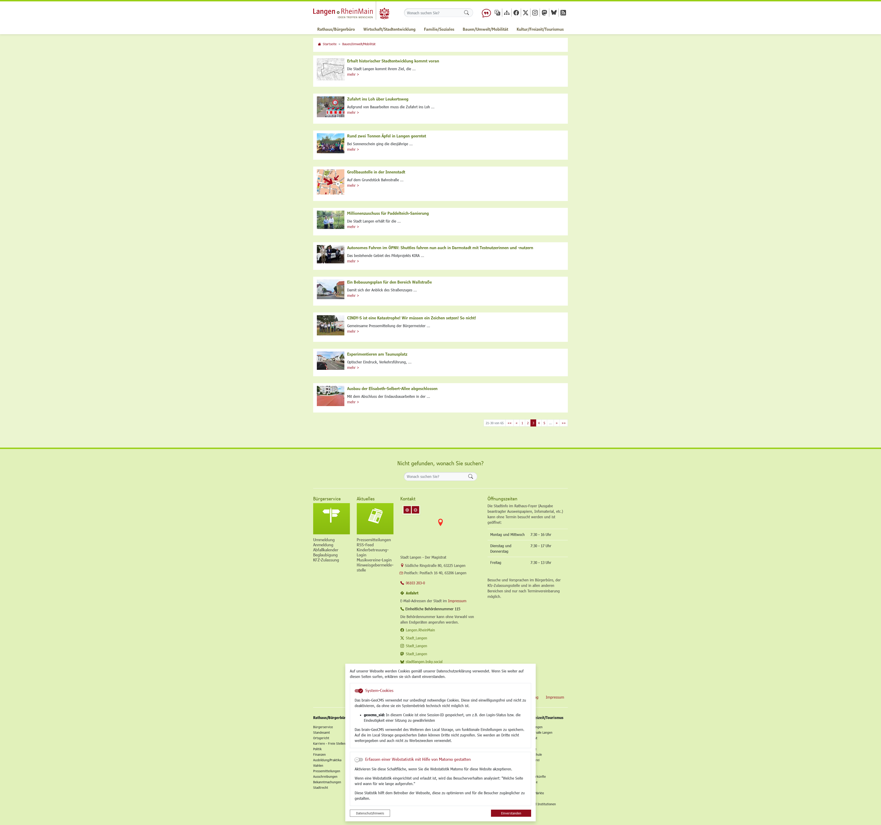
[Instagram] (535, 12)
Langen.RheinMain (420, 630)
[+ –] (440, 526)
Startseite (330, 44)
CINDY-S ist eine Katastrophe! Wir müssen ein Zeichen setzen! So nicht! (411, 317)
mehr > (353, 74)
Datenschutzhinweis (370, 813)
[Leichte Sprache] (486, 12)
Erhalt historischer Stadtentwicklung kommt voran (393, 60)
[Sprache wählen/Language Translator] (497, 12)
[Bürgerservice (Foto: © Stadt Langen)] (331, 518)
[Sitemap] (506, 12)
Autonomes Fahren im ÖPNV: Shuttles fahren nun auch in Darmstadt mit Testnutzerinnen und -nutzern (440, 247)
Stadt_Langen (416, 638)
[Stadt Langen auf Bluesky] (553, 12)
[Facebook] (516, 12)
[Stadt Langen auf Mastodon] (544, 12)
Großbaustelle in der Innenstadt (376, 171)
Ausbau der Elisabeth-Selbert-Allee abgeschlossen (392, 388)
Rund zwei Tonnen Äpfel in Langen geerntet (386, 135)
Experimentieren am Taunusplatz (377, 354)
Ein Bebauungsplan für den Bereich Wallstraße (389, 281)
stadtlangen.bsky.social (424, 661)
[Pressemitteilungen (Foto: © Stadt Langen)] (375, 518)
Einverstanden (511, 813)
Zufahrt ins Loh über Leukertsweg (377, 98)
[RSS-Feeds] (563, 12)
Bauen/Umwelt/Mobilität (359, 44)
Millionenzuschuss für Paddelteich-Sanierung (388, 213)
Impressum (457, 601)
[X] (525, 12)
